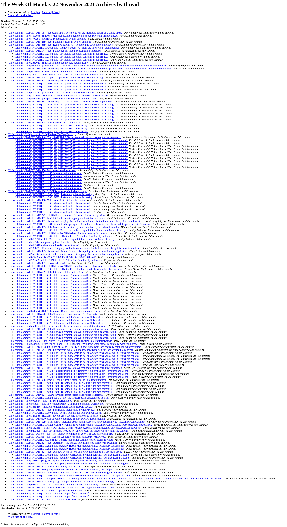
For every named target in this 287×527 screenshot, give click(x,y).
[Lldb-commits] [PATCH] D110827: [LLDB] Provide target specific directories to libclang (55, 394)
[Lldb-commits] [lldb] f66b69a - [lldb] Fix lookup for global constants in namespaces (52, 98)
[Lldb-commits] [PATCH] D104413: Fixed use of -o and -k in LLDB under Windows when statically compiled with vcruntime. (75, 346)
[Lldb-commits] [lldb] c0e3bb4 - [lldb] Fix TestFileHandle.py (40, 400)
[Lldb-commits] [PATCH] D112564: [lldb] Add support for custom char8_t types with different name (61, 487)
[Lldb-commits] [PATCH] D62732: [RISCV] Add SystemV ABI (42, 499)
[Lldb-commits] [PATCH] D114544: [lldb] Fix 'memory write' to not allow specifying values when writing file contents (70, 349)
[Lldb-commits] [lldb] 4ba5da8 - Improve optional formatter (39, 242)
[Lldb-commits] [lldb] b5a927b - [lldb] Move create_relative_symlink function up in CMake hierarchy (61, 239)
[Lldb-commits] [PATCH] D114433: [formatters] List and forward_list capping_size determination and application (68, 251)
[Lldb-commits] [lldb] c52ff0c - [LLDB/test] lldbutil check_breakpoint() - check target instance (58, 326)
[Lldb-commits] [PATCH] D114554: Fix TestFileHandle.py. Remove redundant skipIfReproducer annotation (65, 367)
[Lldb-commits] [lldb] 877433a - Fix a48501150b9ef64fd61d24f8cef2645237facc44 (52, 257)
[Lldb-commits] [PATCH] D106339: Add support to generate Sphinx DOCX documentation (56, 418)
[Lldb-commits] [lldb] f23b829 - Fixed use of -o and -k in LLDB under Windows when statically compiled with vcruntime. (72, 343)
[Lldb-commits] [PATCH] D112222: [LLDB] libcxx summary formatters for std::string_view (57, 215)
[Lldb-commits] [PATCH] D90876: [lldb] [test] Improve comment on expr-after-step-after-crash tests (61, 433)
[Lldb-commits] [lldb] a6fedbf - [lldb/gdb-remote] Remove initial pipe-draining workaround (56, 403)
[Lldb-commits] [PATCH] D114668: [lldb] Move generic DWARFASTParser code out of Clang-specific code (66, 472)
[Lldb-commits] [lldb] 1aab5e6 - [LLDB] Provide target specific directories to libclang (53, 415)
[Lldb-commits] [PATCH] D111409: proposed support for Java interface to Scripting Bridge (56, 77)
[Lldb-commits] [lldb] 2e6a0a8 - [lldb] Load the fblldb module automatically (48, 62)
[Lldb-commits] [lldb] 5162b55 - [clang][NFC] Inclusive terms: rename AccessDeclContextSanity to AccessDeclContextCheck (75, 427)
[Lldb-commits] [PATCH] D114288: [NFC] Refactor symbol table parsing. (47, 191)
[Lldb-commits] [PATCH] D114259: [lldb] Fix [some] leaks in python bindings (49, 41)
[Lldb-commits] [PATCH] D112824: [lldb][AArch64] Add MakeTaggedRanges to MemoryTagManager (63, 442)
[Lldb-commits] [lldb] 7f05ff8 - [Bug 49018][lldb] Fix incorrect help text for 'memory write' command (61, 460)
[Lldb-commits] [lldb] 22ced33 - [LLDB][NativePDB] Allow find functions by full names (55, 260)
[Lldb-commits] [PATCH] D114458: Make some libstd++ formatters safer (47, 200)
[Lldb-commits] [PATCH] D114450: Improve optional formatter (42, 170)
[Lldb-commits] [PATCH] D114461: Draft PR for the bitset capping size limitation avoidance (57, 218)
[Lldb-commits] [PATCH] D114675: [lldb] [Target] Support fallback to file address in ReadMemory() (61, 481)
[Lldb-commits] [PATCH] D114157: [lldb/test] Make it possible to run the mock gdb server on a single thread (65, 32)
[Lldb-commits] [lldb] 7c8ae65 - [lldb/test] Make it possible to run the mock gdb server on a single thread (63, 35)
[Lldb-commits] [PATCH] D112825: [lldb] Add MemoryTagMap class (45, 466)
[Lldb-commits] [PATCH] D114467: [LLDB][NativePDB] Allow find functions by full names (57, 233)
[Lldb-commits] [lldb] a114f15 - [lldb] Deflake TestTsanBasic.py (42, 134)
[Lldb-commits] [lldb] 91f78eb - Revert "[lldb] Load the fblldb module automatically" (53, 71)
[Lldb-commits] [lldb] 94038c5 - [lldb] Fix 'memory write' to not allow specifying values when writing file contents (68, 430)
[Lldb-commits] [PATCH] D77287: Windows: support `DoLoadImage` (45, 490)
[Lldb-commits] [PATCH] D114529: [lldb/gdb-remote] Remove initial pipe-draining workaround (59, 329)
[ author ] (47, 12)
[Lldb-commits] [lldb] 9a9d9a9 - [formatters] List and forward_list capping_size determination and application (65, 254)
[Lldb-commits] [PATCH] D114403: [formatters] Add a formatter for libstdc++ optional (54, 80)
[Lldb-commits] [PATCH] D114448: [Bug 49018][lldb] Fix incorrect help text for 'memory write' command (64, 137)
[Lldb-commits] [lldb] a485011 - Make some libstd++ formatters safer (44, 245)
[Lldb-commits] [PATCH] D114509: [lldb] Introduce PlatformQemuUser (46, 272)
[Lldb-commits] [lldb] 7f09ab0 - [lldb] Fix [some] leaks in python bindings (47, 38)
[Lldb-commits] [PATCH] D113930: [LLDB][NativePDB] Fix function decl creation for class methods (62, 266)
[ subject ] (36, 12)
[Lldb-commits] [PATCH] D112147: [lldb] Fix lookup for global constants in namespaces (55, 50)
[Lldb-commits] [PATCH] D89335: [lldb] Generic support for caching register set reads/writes (57, 436)
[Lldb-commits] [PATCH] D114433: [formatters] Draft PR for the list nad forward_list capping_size (60, 101)
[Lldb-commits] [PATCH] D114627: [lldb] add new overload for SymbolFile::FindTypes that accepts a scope (65, 451)
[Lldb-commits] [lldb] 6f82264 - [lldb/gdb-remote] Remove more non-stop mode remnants (55, 311)
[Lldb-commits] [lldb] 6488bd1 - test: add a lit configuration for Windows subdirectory (53, 484)
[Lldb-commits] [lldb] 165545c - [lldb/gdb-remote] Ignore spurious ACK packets (50, 406)
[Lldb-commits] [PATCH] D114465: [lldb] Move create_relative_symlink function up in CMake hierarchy (64, 227)
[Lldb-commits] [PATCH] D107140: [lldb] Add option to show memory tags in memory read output (60, 469)
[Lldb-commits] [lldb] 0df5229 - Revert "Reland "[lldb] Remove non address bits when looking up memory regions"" (70, 463)
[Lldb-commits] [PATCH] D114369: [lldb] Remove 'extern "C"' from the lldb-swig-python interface (60, 44)
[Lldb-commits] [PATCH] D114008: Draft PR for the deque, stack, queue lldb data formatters (57, 379)
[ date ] (56, 12)
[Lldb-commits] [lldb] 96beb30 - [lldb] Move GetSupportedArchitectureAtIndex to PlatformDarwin (60, 340)
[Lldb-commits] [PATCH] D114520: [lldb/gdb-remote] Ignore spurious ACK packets (52, 314)
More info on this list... (20, 15)
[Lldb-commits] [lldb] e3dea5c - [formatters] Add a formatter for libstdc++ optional (51, 92)
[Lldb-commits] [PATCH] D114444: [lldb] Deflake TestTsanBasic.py (44, 122)
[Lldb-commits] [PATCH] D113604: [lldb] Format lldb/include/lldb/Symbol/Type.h (52, 409)
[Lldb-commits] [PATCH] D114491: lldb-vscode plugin (37, 263)
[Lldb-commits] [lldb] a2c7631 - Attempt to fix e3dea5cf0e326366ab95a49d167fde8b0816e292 (58, 95)
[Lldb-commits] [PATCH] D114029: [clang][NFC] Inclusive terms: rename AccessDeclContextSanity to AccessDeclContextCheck (77, 421)
